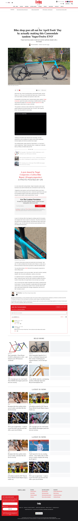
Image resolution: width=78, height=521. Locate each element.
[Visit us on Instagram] (66, 1)
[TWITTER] (17, 294)
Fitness (40, 6)
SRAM (26, 268)
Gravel (45, 6)
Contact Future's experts (29, 507)
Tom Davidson (35, 44)
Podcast (57, 6)
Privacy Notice (18, 209)
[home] (14, 6)
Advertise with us (28, 509)
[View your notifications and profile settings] (12, 3)
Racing (21, 6)
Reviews (26, 6)
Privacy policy (49, 507)
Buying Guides (33, 6)
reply (15, 323)
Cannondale (28, 102)
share (61, 323)
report (64, 323)
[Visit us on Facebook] (69, 1)
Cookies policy (56, 507)
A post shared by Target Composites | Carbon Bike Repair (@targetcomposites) (30, 174)
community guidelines (21, 309)
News (17, 6)
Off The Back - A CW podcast (47, 9)
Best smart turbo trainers (46, 495)
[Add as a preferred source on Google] (39, 513)
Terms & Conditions (9, 513)
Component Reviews (57, 495)
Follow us (38, 90)
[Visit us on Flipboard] (72, 1)
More (62, 6)
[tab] (16, 317)
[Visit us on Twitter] (67, 1)
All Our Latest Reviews (58, 491)
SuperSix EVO (38, 102)
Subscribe (67, 3)
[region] (39, 319)
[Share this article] (16, 90)
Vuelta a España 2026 (35, 9)
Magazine (51, 6)
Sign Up (10, 509)
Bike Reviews (56, 493)
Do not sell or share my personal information (43, 509)
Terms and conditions (40, 507)
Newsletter (44, 90)
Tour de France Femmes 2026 (61, 9)
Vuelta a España (33, 495)
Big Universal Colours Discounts (22, 9)
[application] (30, 124)
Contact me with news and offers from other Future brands (10, 506)
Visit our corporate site (52, 517)
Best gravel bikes (45, 493)
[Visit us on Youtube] (70, 1)
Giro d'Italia (32, 493)
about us (21, 507)
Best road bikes (45, 491)
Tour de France (33, 491)
